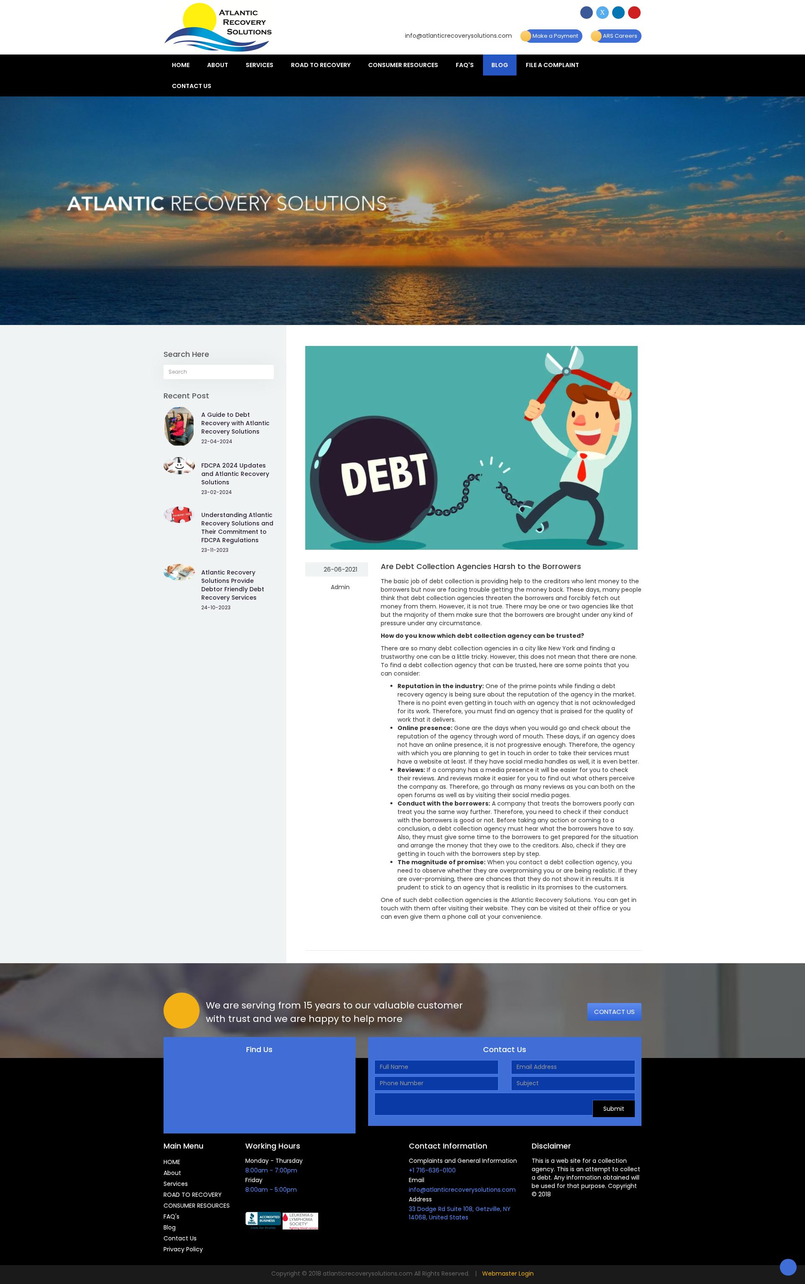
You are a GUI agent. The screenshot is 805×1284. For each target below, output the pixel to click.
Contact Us (191, 86)
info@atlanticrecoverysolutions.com (457, 35)
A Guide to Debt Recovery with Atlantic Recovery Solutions (235, 423)
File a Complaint (552, 65)
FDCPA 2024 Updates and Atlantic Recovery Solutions (235, 473)
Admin (339, 587)
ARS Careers (619, 36)
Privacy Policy (183, 1249)
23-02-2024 (216, 492)
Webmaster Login (508, 1273)
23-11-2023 (215, 550)
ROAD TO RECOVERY (321, 65)
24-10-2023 (216, 607)
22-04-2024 (216, 441)
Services (259, 65)
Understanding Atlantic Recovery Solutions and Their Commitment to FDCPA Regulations (237, 527)
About (217, 65)
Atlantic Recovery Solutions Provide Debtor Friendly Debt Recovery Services (232, 585)
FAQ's (465, 65)
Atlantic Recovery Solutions (551, 900)
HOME (181, 65)
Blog (499, 65)
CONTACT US (614, 1011)
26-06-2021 (339, 569)
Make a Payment (554, 36)
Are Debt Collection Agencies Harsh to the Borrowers (481, 566)
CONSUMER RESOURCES (403, 65)
